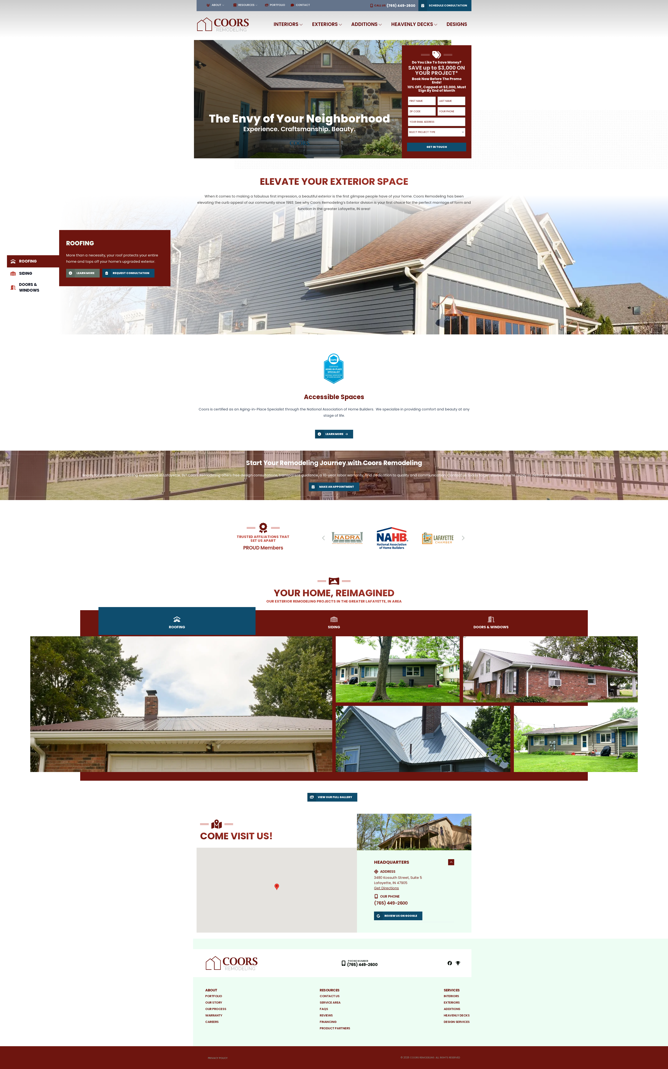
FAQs (324, 1009)
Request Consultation (131, 273)
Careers (212, 1022)
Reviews (326, 1015)
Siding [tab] (25, 273)
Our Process (215, 1009)
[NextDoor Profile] (458, 963)
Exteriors (325, 24)
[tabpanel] (363, 264)
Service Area (330, 1002)
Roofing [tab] (28, 261)
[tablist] (33, 275)
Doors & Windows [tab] (29, 287)
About (216, 5)
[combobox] (436, 132)
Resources (246, 5)
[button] (277, 887)
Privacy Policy (218, 1058)
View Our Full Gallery (335, 797)
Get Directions (386, 888)
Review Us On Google (400, 916)
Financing (328, 1022)
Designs (457, 24)
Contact (303, 5)
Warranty (213, 1015)
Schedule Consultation (448, 5)
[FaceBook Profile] (450, 963)
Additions (364, 24)
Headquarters (391, 862)
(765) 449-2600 (391, 903)
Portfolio (277, 5)
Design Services (457, 1022)
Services (452, 990)
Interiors (286, 24)
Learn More (85, 273)
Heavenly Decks (412, 24)
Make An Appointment (336, 487)
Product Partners (335, 1028)
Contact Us (330, 996)
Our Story (213, 1002)
